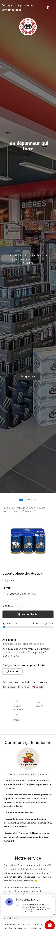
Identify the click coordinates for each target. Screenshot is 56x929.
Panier (17, 719)
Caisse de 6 (28, 511)
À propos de (25, 5)
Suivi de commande (17, 707)
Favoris (39, 705)
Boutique (7, 507)
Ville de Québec (26, 507)
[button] (12, 671)
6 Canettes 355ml (22, 593)
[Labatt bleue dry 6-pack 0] (28, 541)
